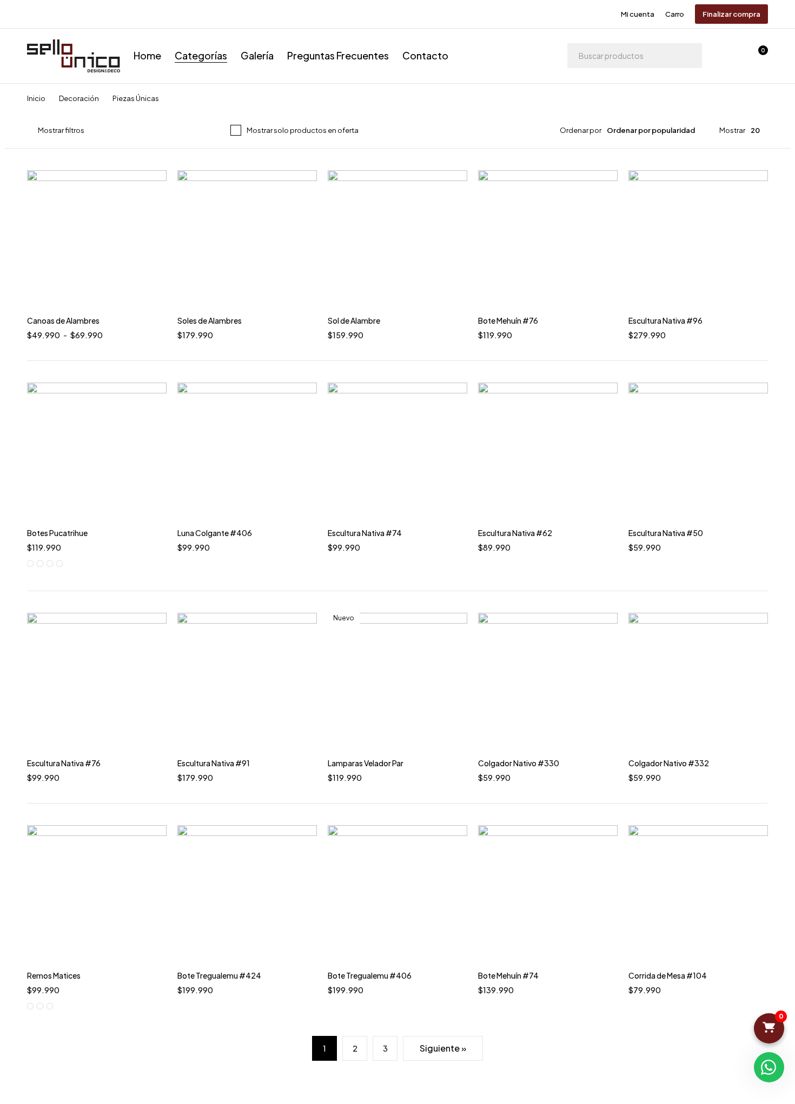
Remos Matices (54, 975)
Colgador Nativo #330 (518, 763)
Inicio (36, 98)
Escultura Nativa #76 (64, 763)
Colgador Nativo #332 (668, 763)
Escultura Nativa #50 (665, 533)
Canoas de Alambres (63, 320)
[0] (769, 1028)
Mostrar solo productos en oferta (303, 130)
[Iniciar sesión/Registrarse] (729, 56)
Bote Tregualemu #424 (219, 975)
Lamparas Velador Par (365, 763)
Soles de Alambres (209, 320)
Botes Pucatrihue (57, 533)
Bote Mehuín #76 (508, 320)
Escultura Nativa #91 (213, 763)
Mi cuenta (637, 14)
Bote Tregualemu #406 (370, 975)
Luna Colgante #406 (214, 533)
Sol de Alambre (354, 320)
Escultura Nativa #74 (365, 533)
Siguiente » (443, 1048)
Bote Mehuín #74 (508, 975)
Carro (674, 14)
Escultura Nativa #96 (665, 320)
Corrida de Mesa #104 (667, 975)
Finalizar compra (731, 14)
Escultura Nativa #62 (515, 533)
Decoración (79, 98)
